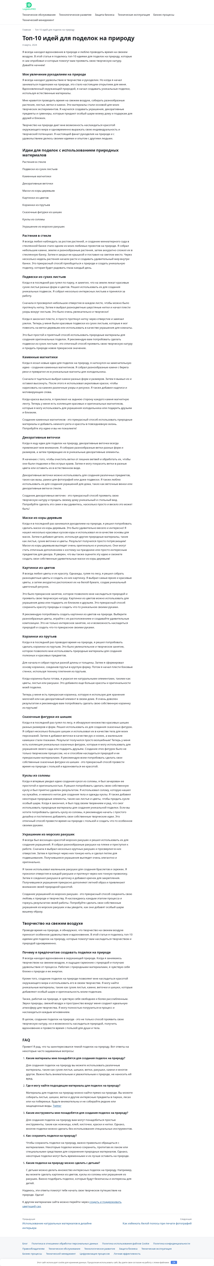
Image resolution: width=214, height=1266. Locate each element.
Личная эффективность (127, 1253)
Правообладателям (33, 1248)
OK (173, 1262)
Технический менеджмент (38, 20)
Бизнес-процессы (163, 14)
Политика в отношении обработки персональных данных (65, 1243)
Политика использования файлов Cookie (125, 1243)
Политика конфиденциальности (171, 1243)
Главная (26, 29)
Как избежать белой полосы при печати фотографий (157, 1221)
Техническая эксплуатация (134, 14)
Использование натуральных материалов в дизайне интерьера (57, 1224)
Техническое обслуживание (39, 14)
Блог (25, 1243)
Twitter (57, 1106)
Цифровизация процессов (95, 1253)
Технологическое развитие (75, 14)
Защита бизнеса (104, 14)
